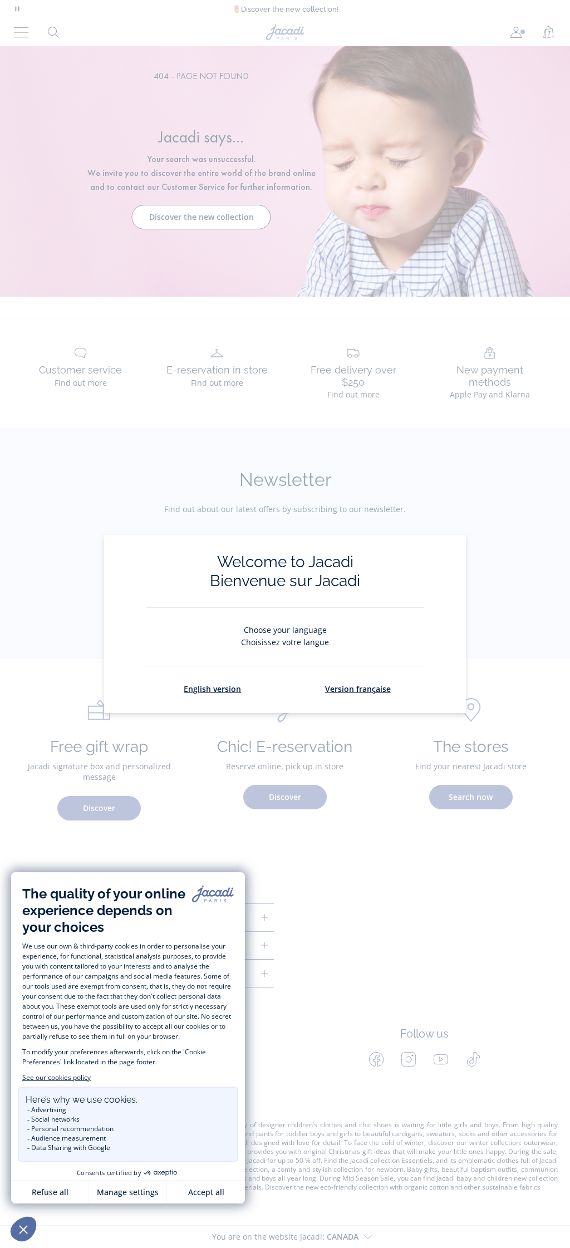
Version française (358, 689)
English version (212, 689)
